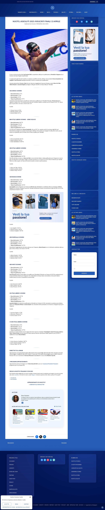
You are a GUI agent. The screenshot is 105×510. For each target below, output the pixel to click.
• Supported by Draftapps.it (90, 505)
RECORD (78, 12)
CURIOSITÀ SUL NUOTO (77, 145)
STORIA (71, 12)
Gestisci (26, 504)
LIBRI (68, 505)
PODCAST (63, 505)
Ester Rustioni (32, 23)
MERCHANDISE (13, 492)
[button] (30, 497)
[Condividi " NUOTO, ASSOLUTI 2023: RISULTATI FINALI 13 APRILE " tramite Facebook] (36, 436)
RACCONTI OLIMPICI (76, 201)
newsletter (16, 374)
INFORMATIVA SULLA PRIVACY (23, 507)
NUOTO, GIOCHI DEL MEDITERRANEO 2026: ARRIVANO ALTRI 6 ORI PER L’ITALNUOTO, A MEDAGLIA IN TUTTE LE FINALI (85, 114)
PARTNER (11, 475)
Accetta (6, 504)
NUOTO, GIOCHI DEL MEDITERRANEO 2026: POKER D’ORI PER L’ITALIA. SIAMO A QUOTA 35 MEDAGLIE (86, 108)
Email (75, 261)
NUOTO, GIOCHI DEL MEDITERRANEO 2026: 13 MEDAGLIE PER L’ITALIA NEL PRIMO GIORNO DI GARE (86, 122)
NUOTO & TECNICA (76, 138)
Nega (16, 504)
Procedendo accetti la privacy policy (85, 268)
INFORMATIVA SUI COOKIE (8, 507)
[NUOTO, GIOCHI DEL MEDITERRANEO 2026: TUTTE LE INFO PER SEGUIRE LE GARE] (73, 128)
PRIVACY (11, 482)
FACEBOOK (13, 377)
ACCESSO (81, 505)
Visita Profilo (58, 406)
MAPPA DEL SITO (13, 489)
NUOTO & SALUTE (76, 155)
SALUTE (64, 12)
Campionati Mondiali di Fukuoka (50, 363)
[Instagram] (22, 403)
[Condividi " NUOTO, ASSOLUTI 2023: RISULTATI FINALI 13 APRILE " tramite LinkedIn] (44, 436)
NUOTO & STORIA (76, 152)
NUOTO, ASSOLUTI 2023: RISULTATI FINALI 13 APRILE (54, 418)
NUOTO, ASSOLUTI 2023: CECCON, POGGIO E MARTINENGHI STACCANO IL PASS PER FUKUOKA (43, 419)
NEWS (41, 12)
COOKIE (11, 485)
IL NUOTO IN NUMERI (77, 142)
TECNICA (55, 12)
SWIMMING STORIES (76, 148)
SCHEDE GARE (75, 208)
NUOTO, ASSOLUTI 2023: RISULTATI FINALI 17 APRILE (29, 418)
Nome (75, 254)
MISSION (11, 464)
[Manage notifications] (102, 507)
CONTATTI (11, 468)
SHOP (85, 12)
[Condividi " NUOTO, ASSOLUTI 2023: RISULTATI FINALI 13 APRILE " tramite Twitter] (40, 436)
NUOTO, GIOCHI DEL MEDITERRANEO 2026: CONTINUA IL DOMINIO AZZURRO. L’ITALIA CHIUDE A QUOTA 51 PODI (86, 101)
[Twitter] (87, 21)
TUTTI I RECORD (75, 204)
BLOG (48, 12)
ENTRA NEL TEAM (13, 471)
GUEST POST (12, 478)
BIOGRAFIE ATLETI (76, 197)
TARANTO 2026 (22, 12)
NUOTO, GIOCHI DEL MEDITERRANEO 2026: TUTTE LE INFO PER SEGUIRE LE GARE (86, 127)
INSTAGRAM (14, 379)
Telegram (33, 374)
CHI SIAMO (11, 461)
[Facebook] (82, 21)
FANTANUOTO (33, 12)
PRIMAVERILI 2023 (40, 23)
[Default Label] (92, 21)
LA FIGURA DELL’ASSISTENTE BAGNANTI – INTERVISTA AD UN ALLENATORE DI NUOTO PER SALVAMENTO (18, 420)
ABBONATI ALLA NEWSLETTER (37, 384)
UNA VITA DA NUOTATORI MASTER (25, 1)
